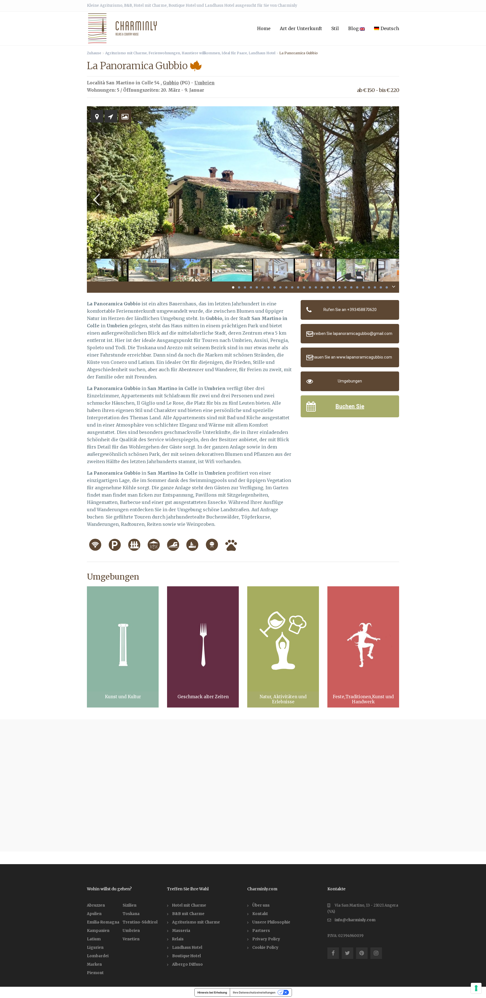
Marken (94, 964)
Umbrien (204, 82)
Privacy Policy (266, 939)
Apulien (94, 913)
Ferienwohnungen (164, 53)
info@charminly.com (355, 920)
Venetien (131, 939)
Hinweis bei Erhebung (212, 992)
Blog (354, 28)
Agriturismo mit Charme (126, 53)
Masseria (181, 930)
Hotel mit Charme (189, 905)
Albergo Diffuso (187, 964)
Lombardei (98, 956)
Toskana (131, 913)
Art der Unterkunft (301, 28)
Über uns (261, 905)
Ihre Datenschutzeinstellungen (254, 992)
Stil (335, 28)
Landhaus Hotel (262, 53)
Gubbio (171, 82)
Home (264, 28)
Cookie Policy (265, 947)
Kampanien (98, 930)
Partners (261, 930)
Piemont (95, 972)
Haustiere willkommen (201, 53)
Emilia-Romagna (103, 922)
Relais (178, 939)
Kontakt (260, 913)
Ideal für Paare (234, 53)
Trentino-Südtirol (140, 922)
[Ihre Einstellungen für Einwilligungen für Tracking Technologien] (476, 988)
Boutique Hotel (186, 956)
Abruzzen (96, 905)
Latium (94, 939)
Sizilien (129, 905)
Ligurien (95, 947)
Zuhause (94, 53)
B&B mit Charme (188, 913)
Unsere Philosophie (271, 922)
